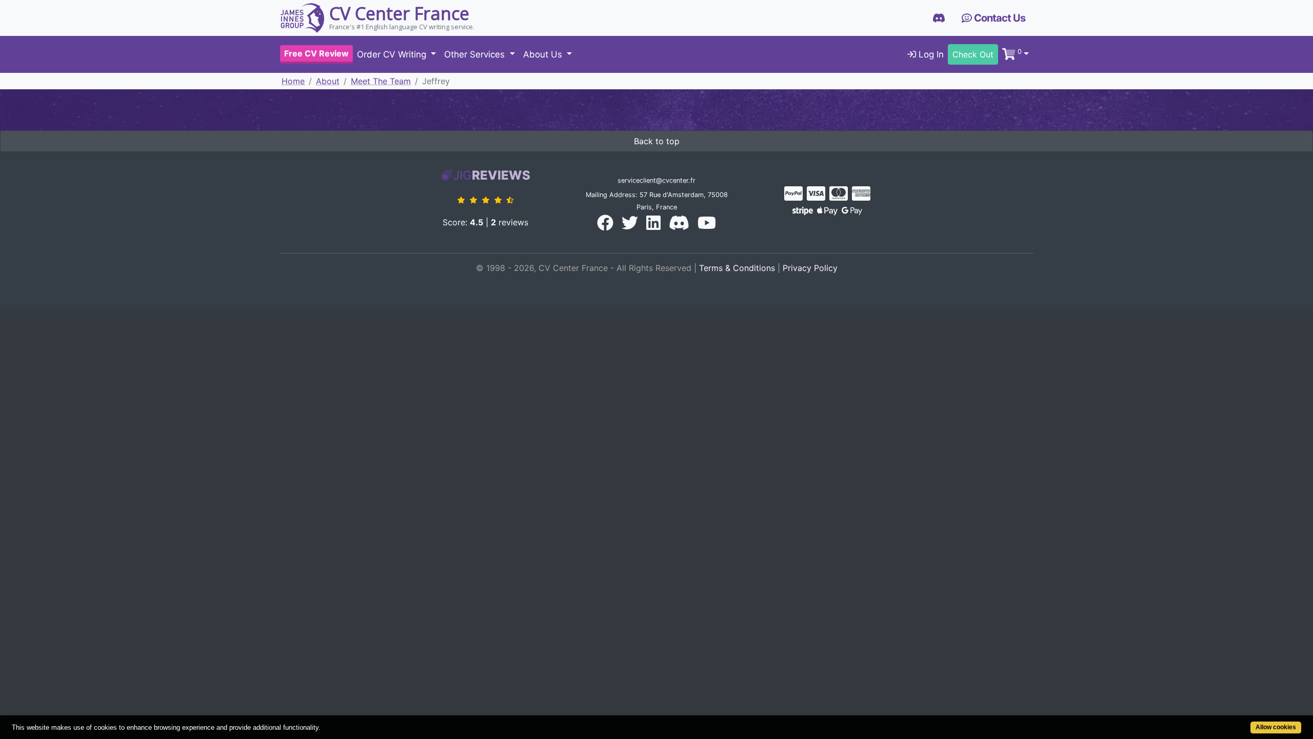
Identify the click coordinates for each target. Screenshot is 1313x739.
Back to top (657, 141)
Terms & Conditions (737, 268)
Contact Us (998, 18)
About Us (544, 54)
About (328, 81)
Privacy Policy (810, 268)
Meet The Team (381, 81)
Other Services (475, 54)
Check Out (972, 54)
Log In (930, 54)
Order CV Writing (393, 54)
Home (293, 81)
